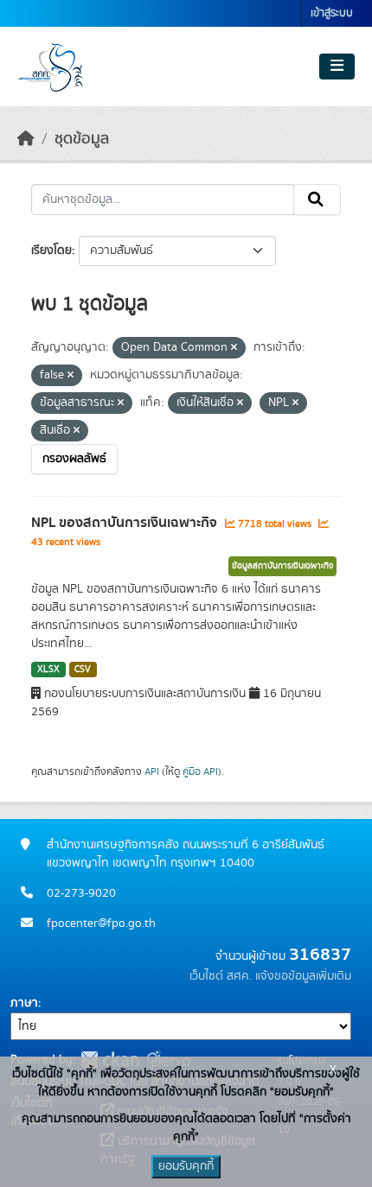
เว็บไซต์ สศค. (220, 976)
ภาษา (24, 1003)
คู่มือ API (200, 771)
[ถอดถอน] (234, 348)
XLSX (48, 669)
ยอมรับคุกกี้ (186, 1166)
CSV (82, 669)
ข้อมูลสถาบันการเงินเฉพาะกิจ (282, 566)
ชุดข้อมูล (82, 139)
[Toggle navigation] (337, 66)
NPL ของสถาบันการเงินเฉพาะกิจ (126, 522)
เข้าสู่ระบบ (332, 13)
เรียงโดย (51, 250)
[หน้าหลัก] (26, 139)
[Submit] (317, 199)
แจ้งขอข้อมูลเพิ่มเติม (303, 976)
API (151, 771)
